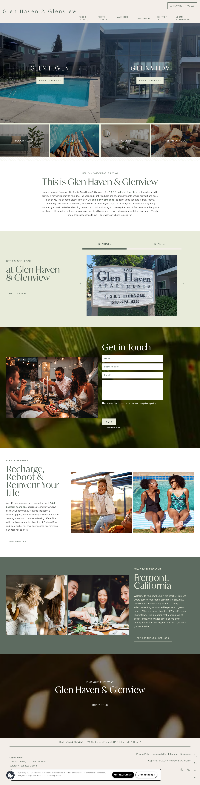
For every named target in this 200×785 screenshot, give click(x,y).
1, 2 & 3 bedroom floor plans (123, 192)
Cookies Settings (146, 775)
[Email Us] (195, 763)
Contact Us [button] (100, 705)
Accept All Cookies (123, 775)
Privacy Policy (143, 754)
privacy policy (149, 403)
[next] (183, 284)
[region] (86, 775)
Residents (185, 754)
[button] (182, 5)
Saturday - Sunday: (19, 765)
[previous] (80, 284)
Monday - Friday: (18, 761)
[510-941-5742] (195, 755)
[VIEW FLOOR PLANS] (50, 73)
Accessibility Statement (165, 754)
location (162, 622)
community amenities (103, 199)
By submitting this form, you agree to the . (130, 403)
